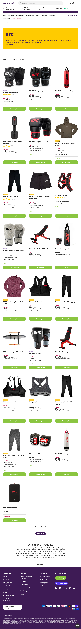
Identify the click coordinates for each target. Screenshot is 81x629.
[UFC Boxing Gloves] (40, 338)
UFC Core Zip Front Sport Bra (38, 302)
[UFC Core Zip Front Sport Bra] (40, 286)
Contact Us (6, 576)
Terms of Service (45, 576)
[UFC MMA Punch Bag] (66, 440)
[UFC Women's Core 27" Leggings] (66, 286)
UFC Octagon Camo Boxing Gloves (14, 250)
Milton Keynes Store (26, 588)
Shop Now (47, 12)
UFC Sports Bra (33, 402)
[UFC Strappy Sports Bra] (14, 386)
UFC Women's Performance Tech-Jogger (13, 456)
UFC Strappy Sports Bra (10, 402)
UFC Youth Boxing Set (62, 249)
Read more (9, 44)
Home (4, 22)
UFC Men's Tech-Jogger (10, 197)
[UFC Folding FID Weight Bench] (40, 235)
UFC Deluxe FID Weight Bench (64, 352)
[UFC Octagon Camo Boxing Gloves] (14, 235)
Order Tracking (7, 586)
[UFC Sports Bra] (40, 386)
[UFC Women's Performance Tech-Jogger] (14, 440)
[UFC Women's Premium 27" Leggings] (66, 386)
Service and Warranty (9, 595)
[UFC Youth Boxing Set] (66, 235)
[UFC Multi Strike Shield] (14, 493)
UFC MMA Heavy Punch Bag (64, 91)
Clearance (52, 15)
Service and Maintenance (7, 599)
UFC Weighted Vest (61, 195)
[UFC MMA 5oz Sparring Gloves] (40, 77)
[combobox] (41, 3)
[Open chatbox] (77, 625)
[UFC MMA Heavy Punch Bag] (66, 77)
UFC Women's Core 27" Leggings (65, 302)
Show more (40, 533)
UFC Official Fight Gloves (10, 92)
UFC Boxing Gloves (35, 353)
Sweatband (9, 615)
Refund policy (44, 583)
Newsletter (23, 594)
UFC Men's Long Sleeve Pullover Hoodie (65, 144)
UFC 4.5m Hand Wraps (36, 454)
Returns (5, 592)
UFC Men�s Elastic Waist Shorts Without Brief (39, 198)
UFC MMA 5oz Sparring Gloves (38, 91)
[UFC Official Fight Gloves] (14, 77)
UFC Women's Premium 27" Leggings (63, 403)
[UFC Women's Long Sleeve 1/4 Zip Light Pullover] (14, 286)
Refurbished (6, 19)
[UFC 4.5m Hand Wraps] (40, 440)
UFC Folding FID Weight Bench (38, 249)
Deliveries (6, 589)
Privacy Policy (44, 579)
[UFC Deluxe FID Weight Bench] (66, 338)
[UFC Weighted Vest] (66, 181)
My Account (6, 579)
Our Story (23, 581)
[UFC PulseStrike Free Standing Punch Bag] (14, 128)
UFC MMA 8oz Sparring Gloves (38, 142)
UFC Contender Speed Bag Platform (14, 352)
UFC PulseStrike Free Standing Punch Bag (12, 143)
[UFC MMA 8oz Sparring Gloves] (40, 128)
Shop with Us (24, 585)
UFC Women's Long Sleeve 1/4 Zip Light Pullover (13, 303)
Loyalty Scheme (7, 583)
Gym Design (24, 591)
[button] (77, 3)
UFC (8, 22)
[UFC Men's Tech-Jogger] (14, 181)
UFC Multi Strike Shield (10, 507)
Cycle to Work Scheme (44, 590)
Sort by (15, 59)
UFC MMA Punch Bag (61, 454)
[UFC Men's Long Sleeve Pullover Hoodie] (66, 128)
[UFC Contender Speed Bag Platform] (14, 338)
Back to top (40, 564)
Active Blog (61, 578)
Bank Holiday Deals (17, 19)
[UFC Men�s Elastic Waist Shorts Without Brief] (40, 181)
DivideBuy (43, 586)
